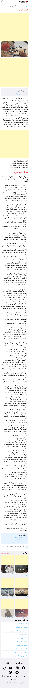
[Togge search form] (2, 1)
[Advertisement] (14, 27)
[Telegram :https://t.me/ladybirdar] (17, 674)
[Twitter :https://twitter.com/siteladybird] (11, 674)
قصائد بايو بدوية (20, 93)
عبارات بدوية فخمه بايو (20, 539)
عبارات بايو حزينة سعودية (19, 541)
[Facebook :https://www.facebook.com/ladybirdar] (23, 669)
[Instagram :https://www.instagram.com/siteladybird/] (17, 669)
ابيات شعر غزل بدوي (20, 537)
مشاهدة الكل (5, 553)
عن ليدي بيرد (19, 676)
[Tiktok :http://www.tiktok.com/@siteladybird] (4, 669)
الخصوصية (8, 676)
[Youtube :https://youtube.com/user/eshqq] (11, 669)
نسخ (6, 187)
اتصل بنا (14, 679)
